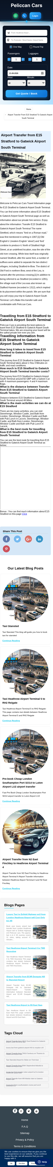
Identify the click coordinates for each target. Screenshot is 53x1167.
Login (35, 16)
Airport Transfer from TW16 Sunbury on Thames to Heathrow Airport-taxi (25, 1053)
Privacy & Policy (25, 1139)
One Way (17, 47)
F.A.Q (25, 1126)
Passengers (14, 53)
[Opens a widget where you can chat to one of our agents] (42, 1162)
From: (13, 33)
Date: (10, 67)
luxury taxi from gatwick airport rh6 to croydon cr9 (25, 1048)
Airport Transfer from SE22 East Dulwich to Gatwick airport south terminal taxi (25, 1041)
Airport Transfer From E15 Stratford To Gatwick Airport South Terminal (30, 116)
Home (28, 109)
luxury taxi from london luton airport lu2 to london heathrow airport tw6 (25, 1072)
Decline (22, 1163)
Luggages (33, 53)
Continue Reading (11, 640)
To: (12, 40)
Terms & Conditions (25, 1146)
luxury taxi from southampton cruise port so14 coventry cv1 (23, 1085)
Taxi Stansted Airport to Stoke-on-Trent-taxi (22, 1060)
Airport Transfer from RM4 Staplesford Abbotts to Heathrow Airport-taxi (24, 1066)
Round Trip (38, 47)
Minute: (30, 77)
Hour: (10, 77)
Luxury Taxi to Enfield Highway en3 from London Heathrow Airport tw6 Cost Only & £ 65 (26, 917)
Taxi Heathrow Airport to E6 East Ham (24, 1005)
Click (24, 514)
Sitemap (24, 1133)
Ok (11, 1163)
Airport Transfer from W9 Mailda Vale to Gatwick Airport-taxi (24, 1079)
